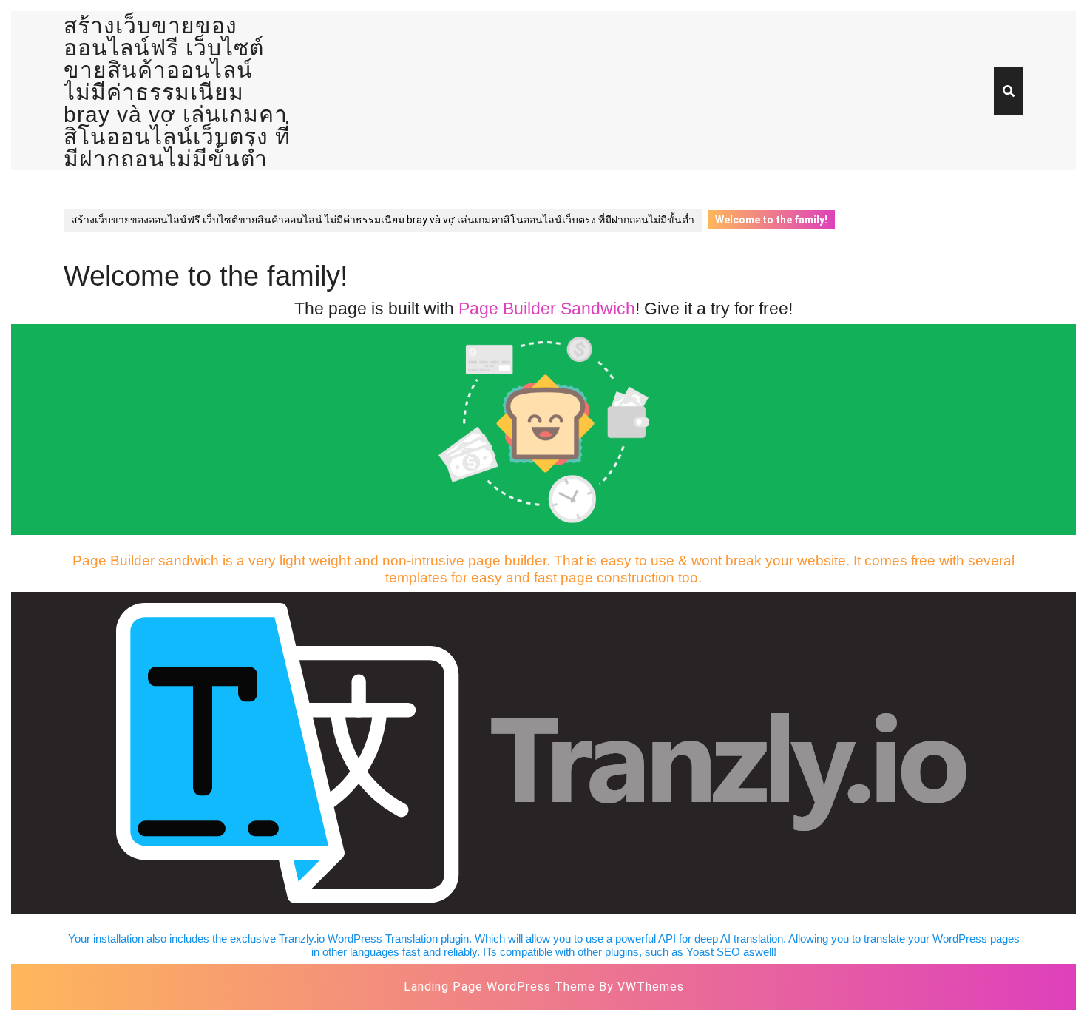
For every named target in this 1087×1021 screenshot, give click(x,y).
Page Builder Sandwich (546, 309)
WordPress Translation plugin (398, 938)
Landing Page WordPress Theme (499, 987)
